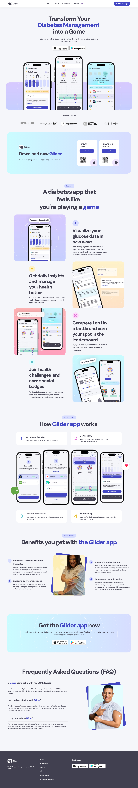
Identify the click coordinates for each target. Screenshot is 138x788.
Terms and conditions (47, 779)
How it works (44, 763)
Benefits (42, 767)
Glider (27, 147)
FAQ (41, 771)
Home (42, 760)
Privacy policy (44, 775)
